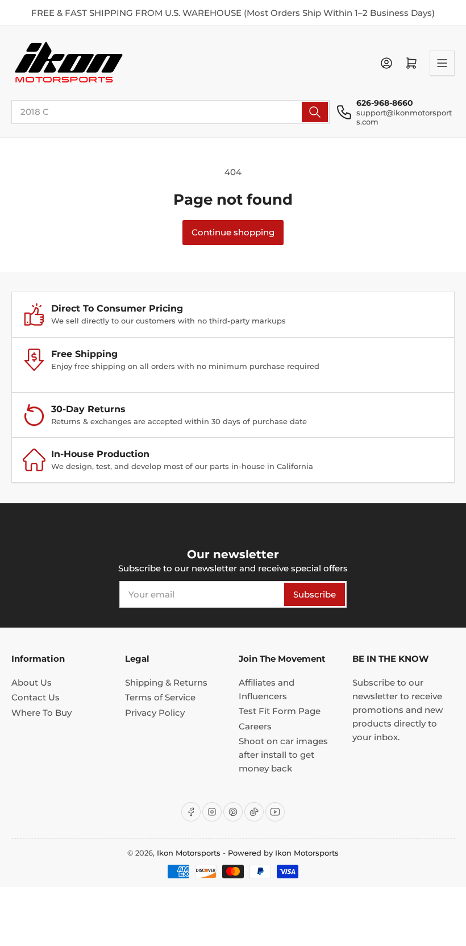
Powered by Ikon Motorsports (283, 852)
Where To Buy (41, 712)
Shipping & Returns (166, 682)
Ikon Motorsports (188, 852)
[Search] (314, 112)
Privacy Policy (155, 712)
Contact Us (35, 697)
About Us (31, 682)
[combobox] (170, 112)
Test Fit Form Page (280, 711)
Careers (255, 726)
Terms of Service (160, 697)
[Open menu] (442, 63)
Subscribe (314, 594)
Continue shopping (233, 232)
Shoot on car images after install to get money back (283, 755)
